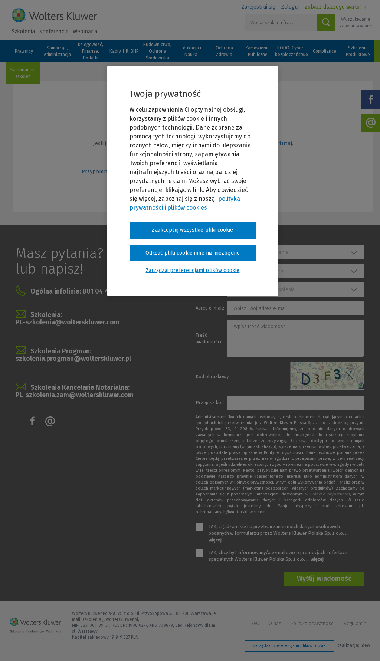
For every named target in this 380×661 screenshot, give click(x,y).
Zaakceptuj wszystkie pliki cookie (192, 230)
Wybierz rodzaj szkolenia (260, 252)
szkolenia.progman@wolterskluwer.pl (73, 358)
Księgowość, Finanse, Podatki (90, 51)
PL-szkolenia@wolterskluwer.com (67, 322)
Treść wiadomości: (209, 338)
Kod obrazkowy (212, 376)
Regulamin (355, 623)
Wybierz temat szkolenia (260, 271)
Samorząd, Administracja (57, 51)
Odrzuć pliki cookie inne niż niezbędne (192, 253)
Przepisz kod (210, 402)
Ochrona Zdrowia (224, 51)
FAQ (255, 623)
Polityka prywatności (312, 623)
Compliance (324, 51)
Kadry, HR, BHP (124, 51)
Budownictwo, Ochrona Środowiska (157, 51)
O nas (275, 623)
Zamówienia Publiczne (257, 51)
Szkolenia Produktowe (358, 51)
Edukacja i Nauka (191, 51)
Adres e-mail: (210, 308)
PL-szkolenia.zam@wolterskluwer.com (75, 395)
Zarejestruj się (258, 7)
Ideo (365, 645)
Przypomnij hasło (104, 171)
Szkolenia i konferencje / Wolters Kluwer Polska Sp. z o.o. (54, 21)
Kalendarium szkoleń (23, 73)
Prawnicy (24, 51)
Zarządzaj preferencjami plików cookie (289, 645)
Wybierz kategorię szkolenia (264, 289)
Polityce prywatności (330, 494)
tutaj (285, 143)
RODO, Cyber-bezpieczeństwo (291, 51)
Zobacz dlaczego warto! (333, 7)
